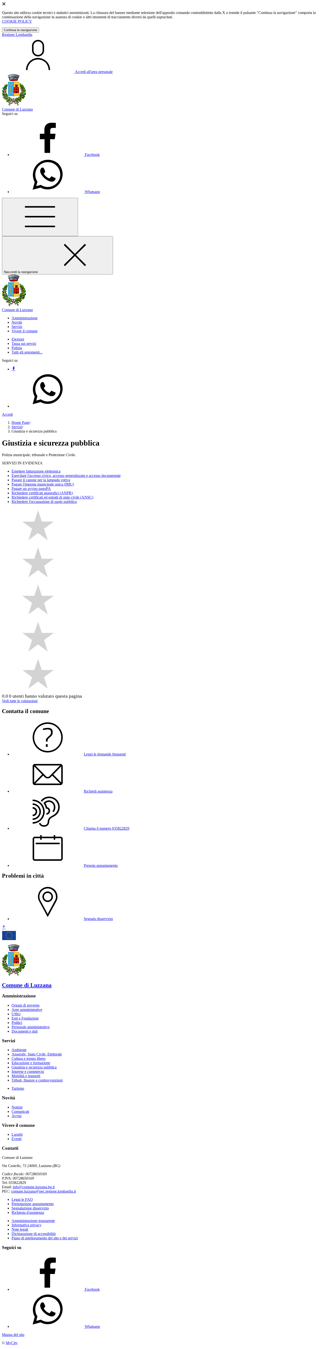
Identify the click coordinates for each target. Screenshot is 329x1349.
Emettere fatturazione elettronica (36, 471)
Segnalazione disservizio (30, 1208)
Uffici (16, 1014)
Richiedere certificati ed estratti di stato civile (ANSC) (52, 497)
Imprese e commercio (28, 1071)
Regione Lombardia (17, 35)
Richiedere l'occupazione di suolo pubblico (44, 502)
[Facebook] (13, 369)
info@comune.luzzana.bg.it (34, 1187)
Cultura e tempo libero (29, 1058)
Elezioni (18, 339)
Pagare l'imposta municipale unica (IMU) (43, 484)
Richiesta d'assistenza (28, 1212)
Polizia (17, 348)
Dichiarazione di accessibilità (34, 1234)
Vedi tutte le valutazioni (20, 701)
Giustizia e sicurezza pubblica (34, 1067)
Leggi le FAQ (22, 1199)
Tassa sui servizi (24, 343)
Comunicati (20, 1111)
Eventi (16, 1139)
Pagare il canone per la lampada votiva (41, 480)
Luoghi (17, 1134)
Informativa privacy (26, 1225)
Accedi (7, 414)
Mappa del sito (13, 1335)
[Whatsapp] (48, 406)
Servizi (17, 427)
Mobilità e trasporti (26, 1076)
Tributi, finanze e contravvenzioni (37, 1080)
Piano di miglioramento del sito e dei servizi (45, 1238)
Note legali (20, 1229)
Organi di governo (25, 1005)
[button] (25, 318)
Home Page (20, 423)
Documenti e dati (25, 1031)
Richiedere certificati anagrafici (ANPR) (42, 493)
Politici (17, 1023)
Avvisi (16, 1116)
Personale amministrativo (31, 1027)
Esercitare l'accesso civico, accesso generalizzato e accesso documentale (66, 476)
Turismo (18, 1088)
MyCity (12, 1343)
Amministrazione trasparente (33, 1221)
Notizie (17, 1107)
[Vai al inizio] (4, 927)
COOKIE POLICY (17, 21)
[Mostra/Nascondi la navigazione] (40, 217)
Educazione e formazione (31, 1063)
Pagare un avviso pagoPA (31, 489)
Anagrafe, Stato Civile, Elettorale (37, 1054)
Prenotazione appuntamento (33, 1204)
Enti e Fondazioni (25, 1018)
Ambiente (19, 1050)
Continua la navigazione (20, 30)
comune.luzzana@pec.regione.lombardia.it (43, 1191)
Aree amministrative (27, 1010)
